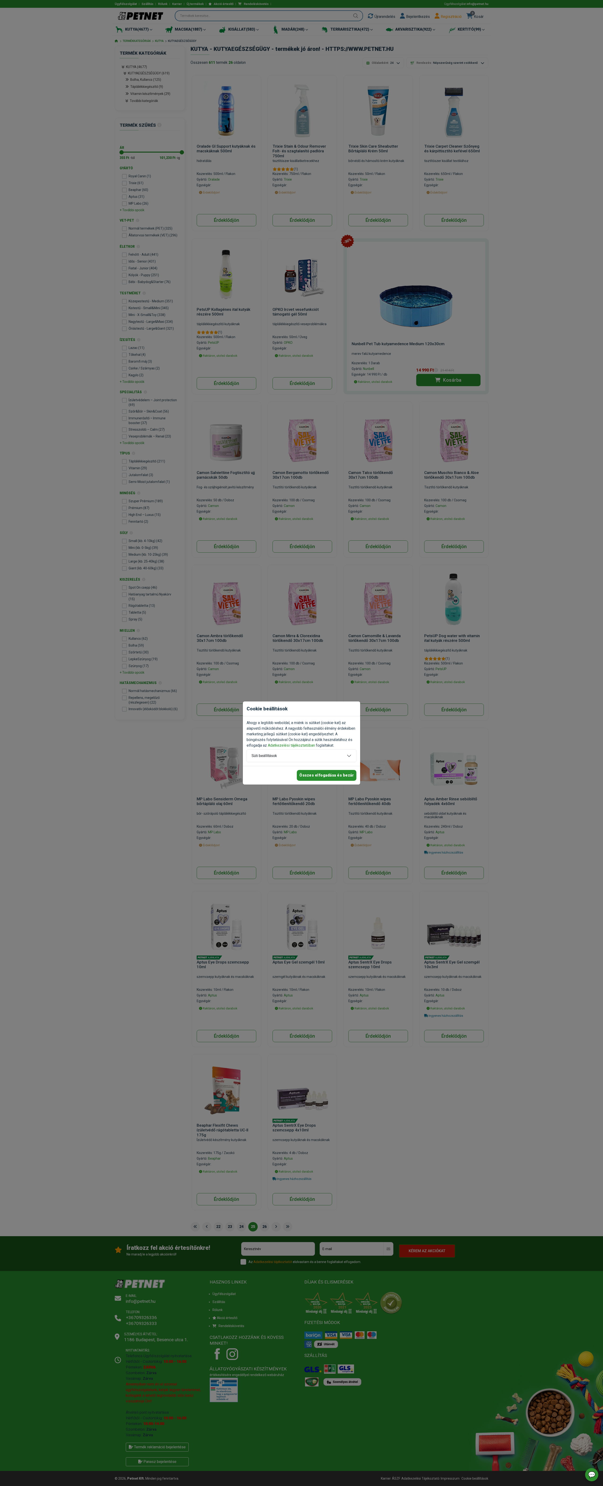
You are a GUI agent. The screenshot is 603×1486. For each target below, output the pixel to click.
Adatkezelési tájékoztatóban (291, 745)
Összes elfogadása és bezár (326, 775)
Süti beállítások (264, 755)
